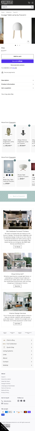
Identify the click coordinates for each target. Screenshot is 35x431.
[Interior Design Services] (17, 301)
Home (2, 12)
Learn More (18, 324)
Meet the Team (5, 381)
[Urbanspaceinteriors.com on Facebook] (21, 401)
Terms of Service (6, 388)
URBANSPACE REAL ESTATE (12, 333)
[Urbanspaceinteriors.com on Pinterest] (24, 401)
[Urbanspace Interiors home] (6, 426)
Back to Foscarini (18, 196)
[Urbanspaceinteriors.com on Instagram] (18, 401)
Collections (8, 12)
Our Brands (18, 247)
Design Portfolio (5, 383)
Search (3, 377)
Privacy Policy (5, 392)
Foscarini (15, 12)
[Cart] (29, 2)
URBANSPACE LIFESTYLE (5, 333)
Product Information (8, 84)
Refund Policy (5, 390)
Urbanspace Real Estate (8, 385)
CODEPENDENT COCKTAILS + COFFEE (28, 333)
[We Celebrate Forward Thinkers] (17, 219)
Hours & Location (6, 379)
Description (5, 80)
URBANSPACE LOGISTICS (20, 333)
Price (3, 48)
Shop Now (18, 286)
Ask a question (6, 88)
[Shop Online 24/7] (17, 262)
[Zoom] (28, 41)
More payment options (17, 65)
